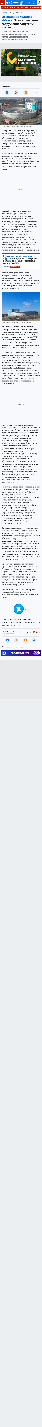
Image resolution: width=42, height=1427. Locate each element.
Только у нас (14, 7)
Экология (9, 647)
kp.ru (38, 632)
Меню (2, 2)
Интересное (19, 647)
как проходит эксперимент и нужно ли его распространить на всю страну (20, 259)
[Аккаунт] (39, 2)
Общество (5, 12)
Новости (5, 7)
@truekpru (15, 625)
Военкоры (24, 7)
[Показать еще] (35, 92)
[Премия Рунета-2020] (21, 3)
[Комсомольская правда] (12, 2)
